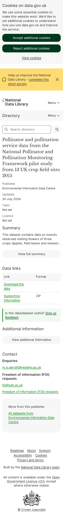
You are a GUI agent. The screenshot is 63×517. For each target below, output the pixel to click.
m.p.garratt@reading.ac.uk (21, 367)
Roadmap (17, 450)
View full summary (31, 254)
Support (45, 450)
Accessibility (23, 455)
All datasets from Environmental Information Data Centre (31, 417)
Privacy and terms (30, 460)
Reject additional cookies (31, 48)
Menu (52, 103)
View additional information (31, 340)
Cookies (41, 455)
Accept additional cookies (31, 38)
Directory (11, 115)
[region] (31, 288)
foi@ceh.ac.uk (12, 385)
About (31, 450)
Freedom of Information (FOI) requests (30, 392)
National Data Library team (40, 467)
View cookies (31, 58)
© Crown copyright (32, 509)
